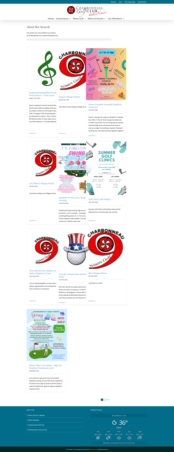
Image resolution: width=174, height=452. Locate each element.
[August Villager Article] (76, 70)
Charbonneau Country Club (37, 430)
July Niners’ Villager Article (41, 183)
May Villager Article (98, 273)
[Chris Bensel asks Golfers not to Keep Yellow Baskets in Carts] (47, 247)
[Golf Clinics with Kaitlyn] (106, 168)
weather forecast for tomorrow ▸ (119, 443)
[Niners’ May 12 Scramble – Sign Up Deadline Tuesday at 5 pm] (47, 335)
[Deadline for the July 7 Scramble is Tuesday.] (76, 167)
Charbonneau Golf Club (36, 425)
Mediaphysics (93, 449)
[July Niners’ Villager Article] (47, 160)
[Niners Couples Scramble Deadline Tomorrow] (106, 74)
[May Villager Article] (106, 249)
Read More (32, 133)
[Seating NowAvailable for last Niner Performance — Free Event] (47, 68)
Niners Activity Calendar (36, 415)
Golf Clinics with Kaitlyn (100, 199)
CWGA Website (33, 420)
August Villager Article (69, 97)
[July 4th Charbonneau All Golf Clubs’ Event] (76, 249)
